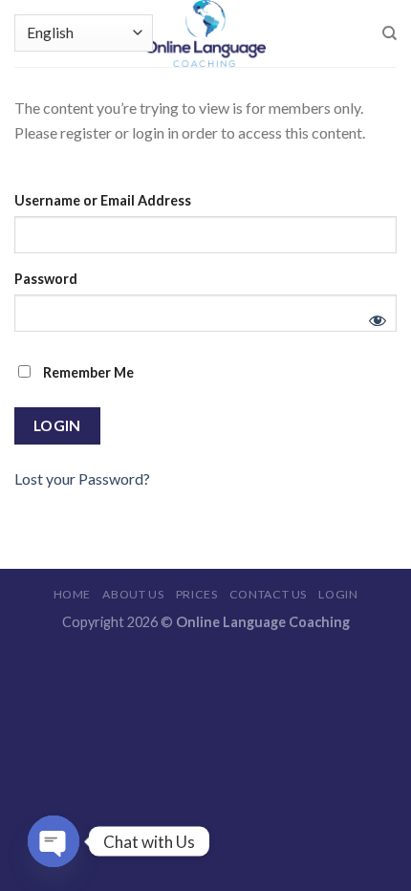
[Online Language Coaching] (205, 33)
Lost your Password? (82, 478)
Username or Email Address (102, 200)
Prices (197, 594)
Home (72, 594)
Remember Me (87, 372)
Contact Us (268, 594)
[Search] (389, 33)
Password (45, 279)
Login (337, 594)
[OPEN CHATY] (53, 841)
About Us (132, 594)
